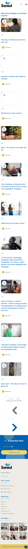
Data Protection (5, 511)
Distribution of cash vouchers (11, 113)
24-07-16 (6, 72)
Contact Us (4, 506)
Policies (3, 509)
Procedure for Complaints (7, 513)
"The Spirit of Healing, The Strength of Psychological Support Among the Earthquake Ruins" (13, 347)
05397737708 (6, 489)
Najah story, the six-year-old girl (12, 223)
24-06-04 (6, 143)
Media (2, 504)
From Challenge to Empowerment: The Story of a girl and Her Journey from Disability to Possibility (13, 186)
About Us (3, 501)
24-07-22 (6, 35)
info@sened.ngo (7, 492)
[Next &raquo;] (14, 427)
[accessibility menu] (26, 547)
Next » (18, 399)
